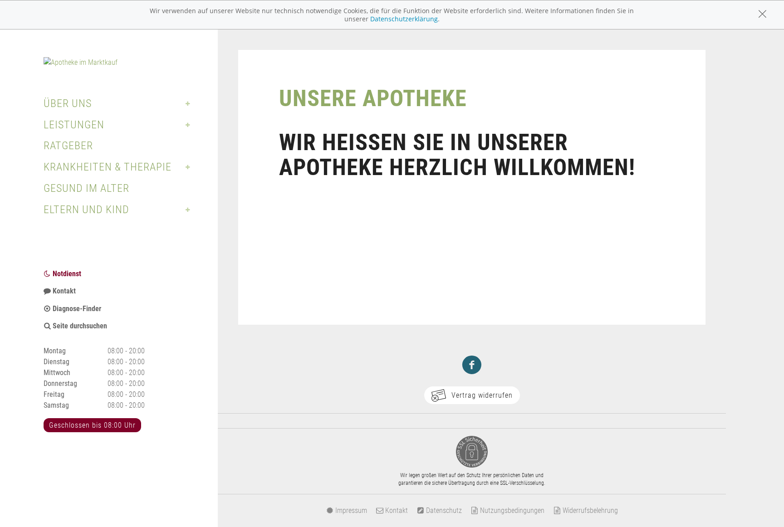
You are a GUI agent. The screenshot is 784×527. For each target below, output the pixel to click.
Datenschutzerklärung (404, 19)
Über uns (68, 103)
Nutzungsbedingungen (511, 510)
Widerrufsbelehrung (589, 510)
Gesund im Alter (86, 188)
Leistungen (74, 124)
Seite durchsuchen (79, 326)
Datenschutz (443, 510)
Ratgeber (68, 145)
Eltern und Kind (86, 209)
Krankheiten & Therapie (108, 167)
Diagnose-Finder (76, 308)
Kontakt (63, 291)
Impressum (350, 510)
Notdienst (66, 273)
